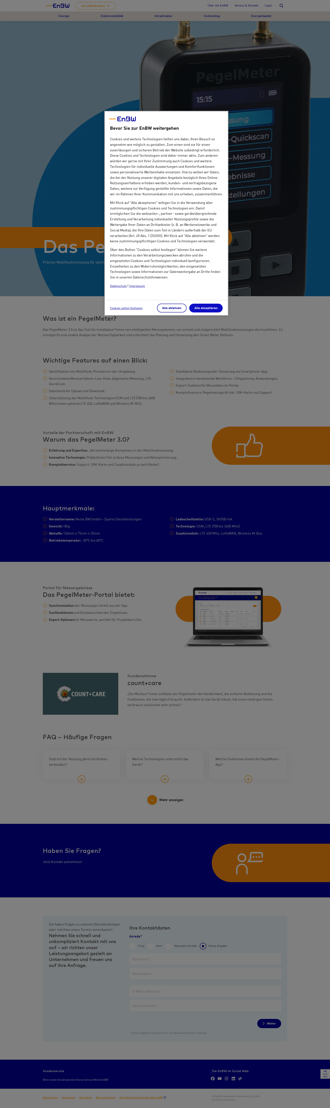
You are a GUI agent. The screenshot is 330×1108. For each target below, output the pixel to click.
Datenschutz (118, 286)
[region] (166, 213)
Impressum (137, 286)
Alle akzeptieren (206, 308)
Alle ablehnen (171, 308)
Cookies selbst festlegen (126, 308)
